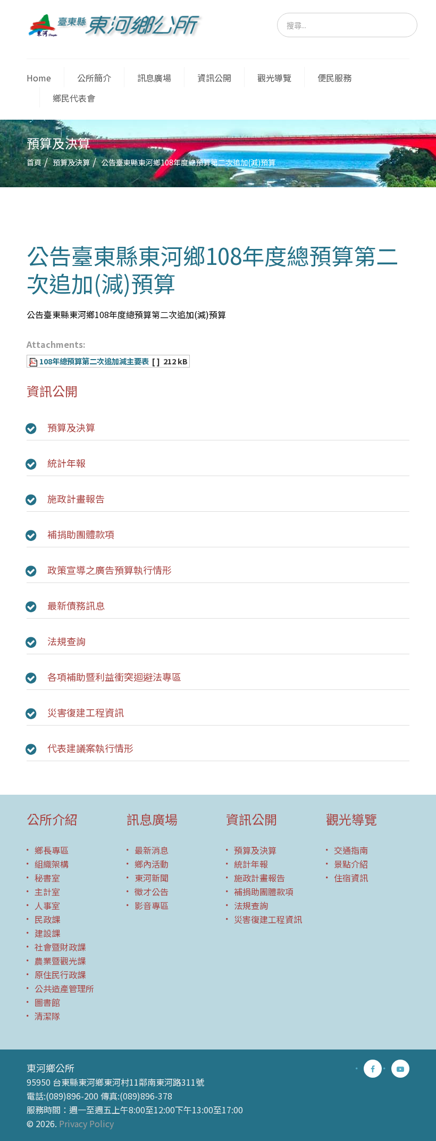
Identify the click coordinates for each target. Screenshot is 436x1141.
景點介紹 (351, 863)
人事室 (47, 905)
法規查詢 (66, 641)
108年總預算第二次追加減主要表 (94, 361)
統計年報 (66, 463)
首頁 (34, 162)
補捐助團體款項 (80, 534)
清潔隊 (47, 1016)
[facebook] (373, 1069)
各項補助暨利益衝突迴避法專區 (114, 677)
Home (39, 77)
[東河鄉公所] (118, 25)
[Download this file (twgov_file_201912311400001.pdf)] (34, 361)
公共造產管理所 (64, 988)
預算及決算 (71, 162)
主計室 (47, 891)
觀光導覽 (274, 77)
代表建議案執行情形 (90, 748)
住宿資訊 (351, 877)
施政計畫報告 (76, 498)
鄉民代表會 (74, 97)
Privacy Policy (86, 1123)
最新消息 (152, 850)
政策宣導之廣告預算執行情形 (109, 570)
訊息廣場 (154, 77)
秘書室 (47, 877)
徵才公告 (152, 891)
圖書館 (47, 1002)
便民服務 (334, 77)
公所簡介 (94, 77)
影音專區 (152, 905)
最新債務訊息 (76, 605)
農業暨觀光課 (60, 960)
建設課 (47, 933)
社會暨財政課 (60, 946)
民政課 (47, 919)
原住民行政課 (60, 974)
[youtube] (400, 1069)
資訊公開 (214, 77)
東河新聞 (152, 877)
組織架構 (52, 863)
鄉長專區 (52, 850)
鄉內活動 (152, 863)
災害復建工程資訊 (85, 712)
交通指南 (351, 850)
